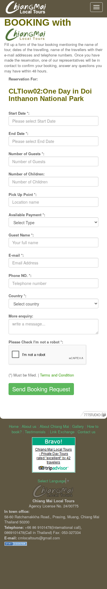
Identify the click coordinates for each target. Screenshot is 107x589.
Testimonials (35, 431)
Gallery (78, 426)
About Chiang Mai (54, 426)
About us (29, 426)
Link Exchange (62, 431)
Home (14, 426)
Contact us (87, 431)
